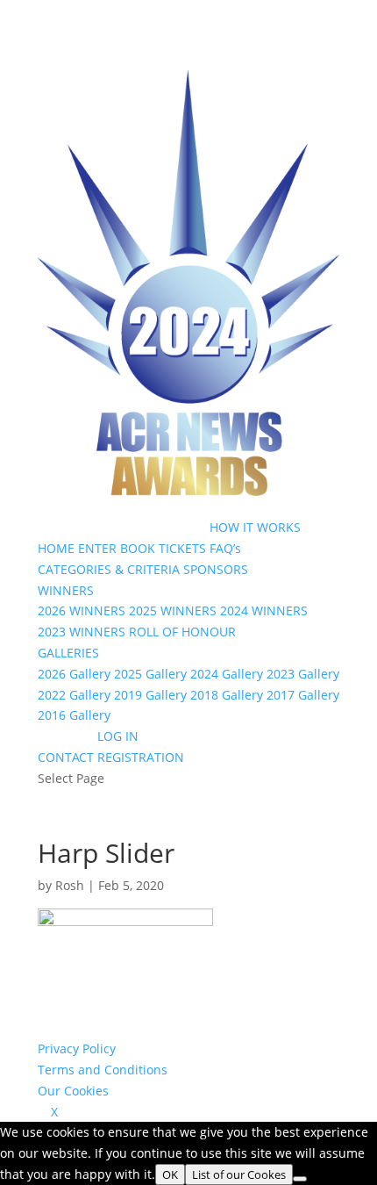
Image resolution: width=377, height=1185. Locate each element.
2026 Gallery (74, 673)
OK (170, 1174)
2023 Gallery (303, 673)
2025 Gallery (150, 673)
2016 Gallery (74, 715)
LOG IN (118, 736)
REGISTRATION (140, 757)
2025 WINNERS (173, 610)
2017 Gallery (303, 694)
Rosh (69, 885)
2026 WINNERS (81, 610)
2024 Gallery (226, 673)
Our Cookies (73, 1090)
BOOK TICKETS (163, 548)
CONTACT (66, 757)
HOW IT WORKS (255, 527)
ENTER (97, 548)
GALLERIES (68, 652)
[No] (300, 1178)
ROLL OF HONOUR (182, 631)
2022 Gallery (74, 694)
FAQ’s (225, 548)
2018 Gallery (226, 694)
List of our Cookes (239, 1174)
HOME (56, 548)
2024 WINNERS (264, 610)
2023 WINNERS (81, 631)
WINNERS (66, 590)
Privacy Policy (77, 1048)
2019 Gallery (150, 694)
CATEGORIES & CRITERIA (109, 569)
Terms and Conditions (102, 1069)
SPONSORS (215, 569)
